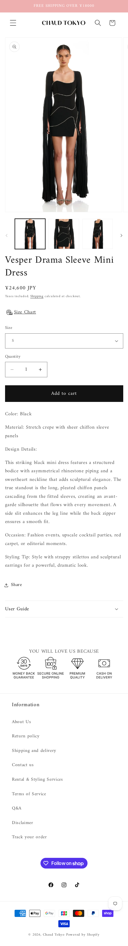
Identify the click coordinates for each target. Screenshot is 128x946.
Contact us (23, 765)
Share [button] (16, 585)
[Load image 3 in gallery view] (97, 234)
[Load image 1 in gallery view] (30, 234)
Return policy (26, 736)
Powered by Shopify (83, 934)
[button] (13, 23)
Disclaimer (22, 823)
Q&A (16, 808)
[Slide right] (121, 235)
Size (9, 328)
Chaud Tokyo (54, 934)
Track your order (29, 837)
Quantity (13, 357)
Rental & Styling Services (37, 780)
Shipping (36, 296)
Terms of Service (29, 794)
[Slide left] (6, 235)
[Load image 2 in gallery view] (64, 234)
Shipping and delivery (34, 751)
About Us (21, 722)
